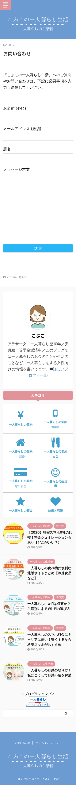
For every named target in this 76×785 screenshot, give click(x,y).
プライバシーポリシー (48, 743)
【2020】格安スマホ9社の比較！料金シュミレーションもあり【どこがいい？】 (49, 537)
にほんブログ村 (38, 705)
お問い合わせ (22, 743)
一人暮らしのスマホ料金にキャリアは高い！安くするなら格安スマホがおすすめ (49, 639)
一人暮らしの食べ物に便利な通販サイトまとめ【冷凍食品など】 (49, 573)
